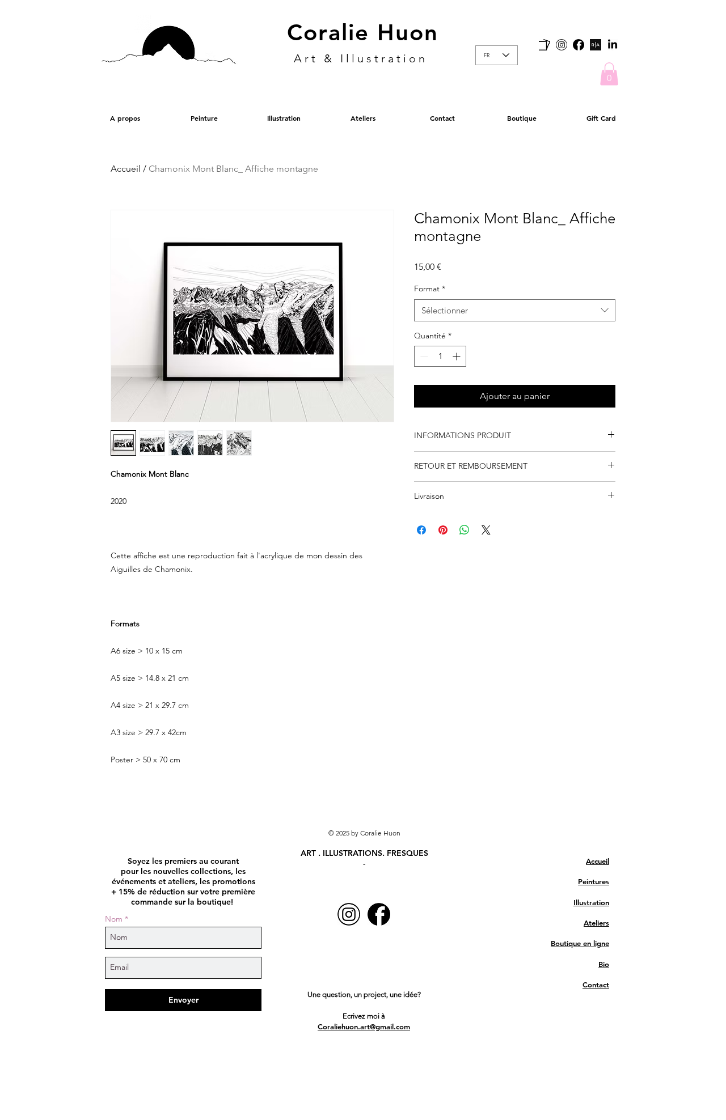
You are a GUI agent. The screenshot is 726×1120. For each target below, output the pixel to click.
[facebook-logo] (578, 44)
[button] (609, 74)
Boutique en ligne (580, 943)
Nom (114, 919)
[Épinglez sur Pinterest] (443, 530)
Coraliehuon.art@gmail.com (364, 1026)
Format (429, 288)
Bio (603, 964)
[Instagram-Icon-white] (561, 44)
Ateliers (596, 922)
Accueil (126, 168)
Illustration (591, 902)
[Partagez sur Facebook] (421, 530)
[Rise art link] (595, 44)
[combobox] (514, 310)
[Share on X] (486, 530)
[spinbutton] (440, 356)
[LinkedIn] (612, 44)
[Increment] (457, 356)
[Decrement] (423, 356)
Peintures (593, 881)
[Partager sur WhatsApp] (464, 530)
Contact (596, 984)
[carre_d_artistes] (544, 44)
